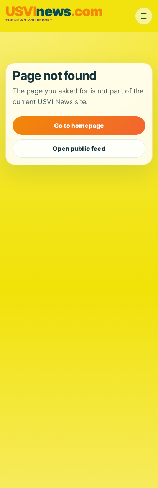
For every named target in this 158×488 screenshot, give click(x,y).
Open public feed (79, 148)
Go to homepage (79, 125)
